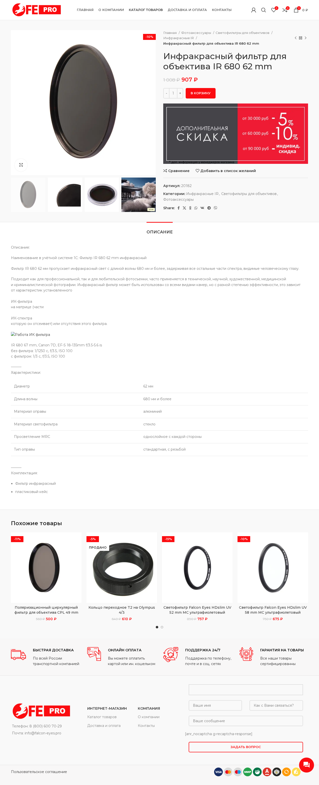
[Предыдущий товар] (295, 38)
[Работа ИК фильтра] (30, 334)
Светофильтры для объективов (243, 33)
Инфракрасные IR (179, 38)
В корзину (201, 93)
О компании (149, 717)
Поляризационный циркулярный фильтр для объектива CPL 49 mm (46, 610)
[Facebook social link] (178, 208)
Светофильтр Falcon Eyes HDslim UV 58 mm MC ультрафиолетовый (273, 610)
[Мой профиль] (254, 10)
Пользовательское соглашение (39, 772)
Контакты (146, 725)
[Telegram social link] (209, 208)
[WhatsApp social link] (196, 208)
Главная (170, 33)
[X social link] (184, 208)
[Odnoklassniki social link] (190, 208)
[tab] (160, 229)
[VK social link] (202, 208)
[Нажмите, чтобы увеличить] (21, 165)
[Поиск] (264, 10)
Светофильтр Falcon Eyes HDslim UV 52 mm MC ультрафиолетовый (197, 610)
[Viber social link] (215, 208)
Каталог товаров (102, 717)
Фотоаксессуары (196, 33)
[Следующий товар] (305, 38)
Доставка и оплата (104, 725)
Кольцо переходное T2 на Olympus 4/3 (121, 610)
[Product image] (46, 567)
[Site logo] (36, 9)
